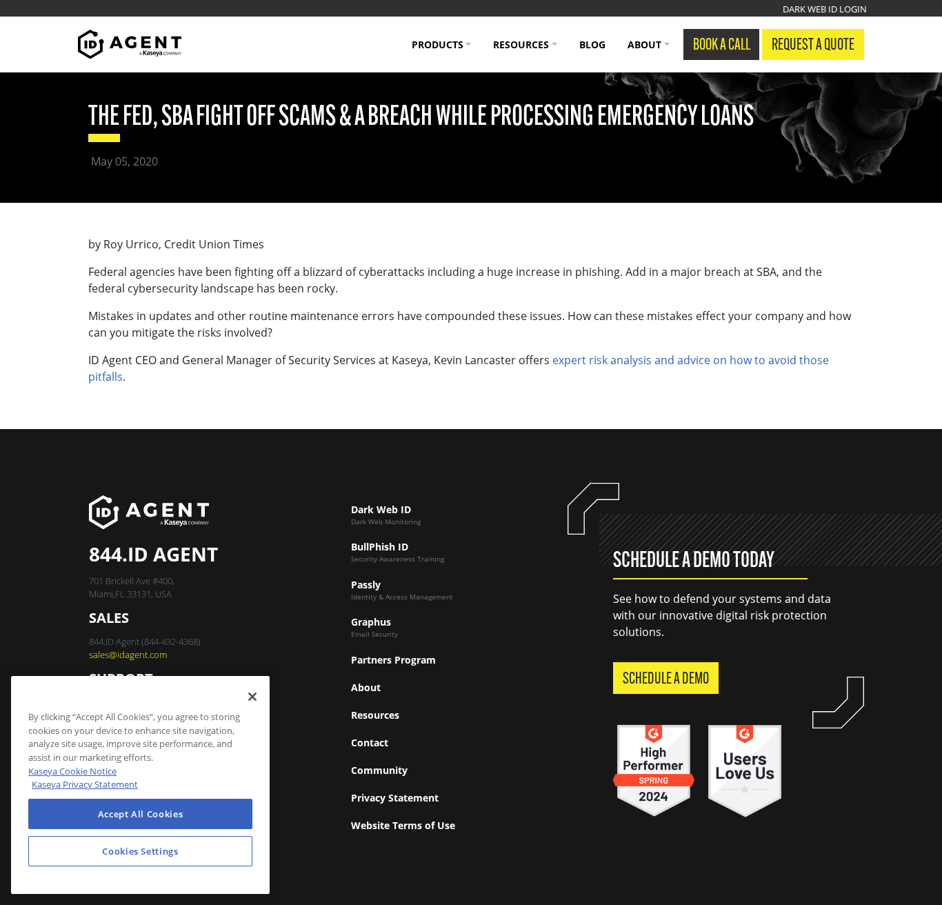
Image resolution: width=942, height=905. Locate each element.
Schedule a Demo (666, 679)
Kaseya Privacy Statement (85, 784)
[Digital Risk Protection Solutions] (129, 44)
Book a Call (721, 45)
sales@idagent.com (128, 654)
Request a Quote (813, 45)
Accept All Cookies (140, 814)
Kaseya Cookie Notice (72, 771)
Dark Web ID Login (825, 9)
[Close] (252, 697)
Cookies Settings (140, 851)
